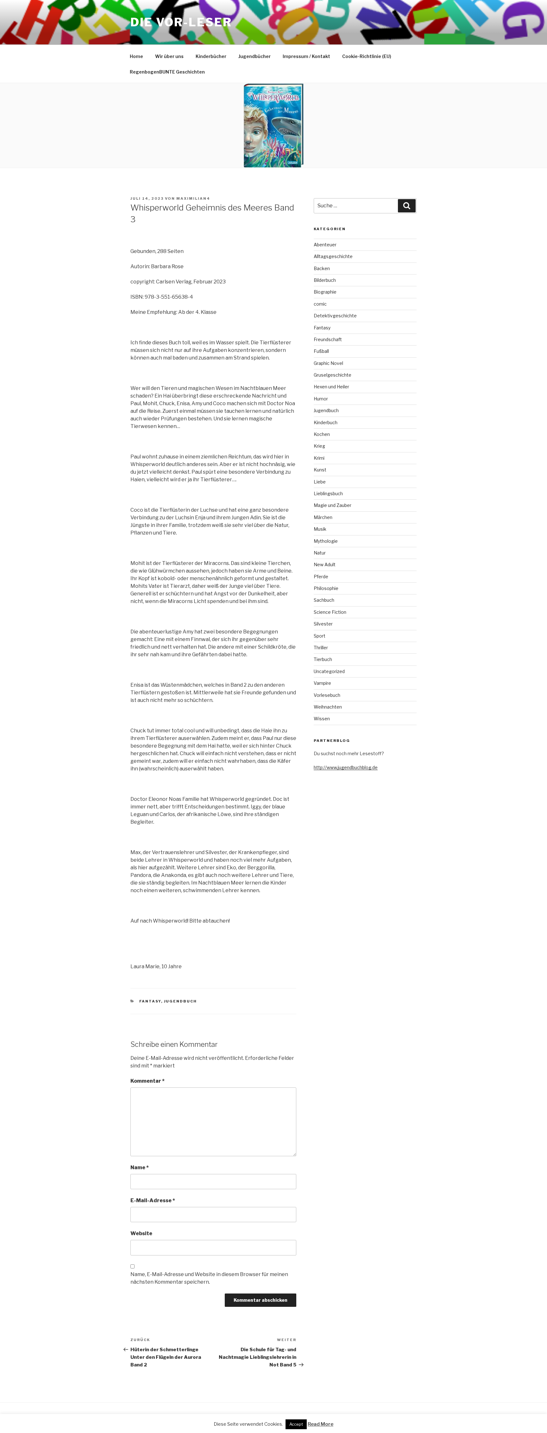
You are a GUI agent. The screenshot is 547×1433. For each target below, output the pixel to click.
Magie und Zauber (332, 505)
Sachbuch (324, 600)
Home (136, 56)
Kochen (322, 434)
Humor (321, 398)
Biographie (325, 292)
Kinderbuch (325, 422)
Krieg (319, 446)
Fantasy (150, 1001)
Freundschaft (328, 339)
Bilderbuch (325, 280)
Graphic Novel (328, 363)
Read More (320, 1424)
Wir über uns (169, 56)
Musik (320, 529)
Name (139, 1167)
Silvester (323, 623)
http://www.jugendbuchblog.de (346, 767)
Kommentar (147, 1081)
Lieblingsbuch (328, 493)
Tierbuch (323, 659)
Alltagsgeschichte (333, 256)
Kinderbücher (211, 56)
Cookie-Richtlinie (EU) (366, 56)
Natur (320, 552)
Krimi (319, 458)
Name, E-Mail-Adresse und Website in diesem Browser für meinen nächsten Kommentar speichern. (209, 1278)
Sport (319, 636)
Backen (322, 268)
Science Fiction (330, 612)
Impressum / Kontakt (306, 56)
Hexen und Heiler (331, 386)
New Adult (325, 564)
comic (320, 304)
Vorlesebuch (327, 695)
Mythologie (326, 541)
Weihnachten (328, 707)
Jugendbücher (254, 56)
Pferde (321, 576)
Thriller (321, 647)
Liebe (320, 481)
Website (141, 1233)
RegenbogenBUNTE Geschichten (167, 72)
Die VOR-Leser (181, 22)
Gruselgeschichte (332, 375)
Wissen (322, 718)
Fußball (321, 351)
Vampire (322, 683)
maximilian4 (193, 198)
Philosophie (326, 588)
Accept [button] (296, 1424)
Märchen (323, 517)
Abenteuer (325, 244)
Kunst (320, 469)
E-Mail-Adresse (152, 1200)
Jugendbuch (180, 1001)
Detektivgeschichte (335, 315)
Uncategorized (329, 671)
